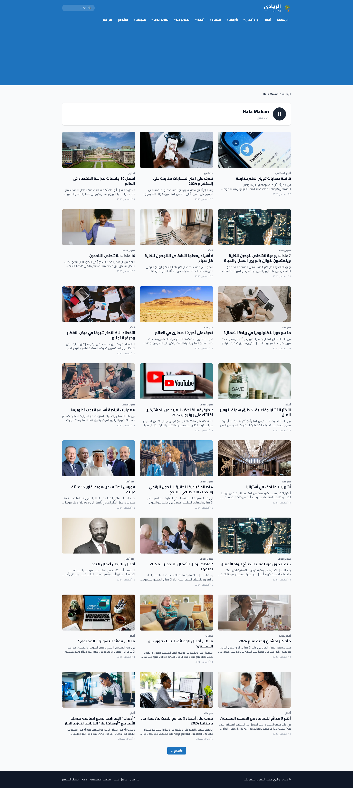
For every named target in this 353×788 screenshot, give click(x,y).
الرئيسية (282, 19)
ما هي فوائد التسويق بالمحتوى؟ (106, 641)
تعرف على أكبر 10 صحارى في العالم (184, 332)
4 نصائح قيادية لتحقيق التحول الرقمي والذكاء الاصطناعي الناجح (181, 489)
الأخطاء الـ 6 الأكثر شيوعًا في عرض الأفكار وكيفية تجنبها (101, 335)
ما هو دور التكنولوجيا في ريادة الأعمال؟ (257, 332)
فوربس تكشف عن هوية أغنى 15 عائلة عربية (103, 489)
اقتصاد (215, 19)
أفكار (199, 19)
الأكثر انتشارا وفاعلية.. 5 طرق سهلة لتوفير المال (255, 412)
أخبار (268, 19)
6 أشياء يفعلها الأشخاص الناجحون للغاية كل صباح (179, 258)
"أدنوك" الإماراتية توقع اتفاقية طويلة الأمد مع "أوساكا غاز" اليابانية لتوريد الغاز (100, 721)
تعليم (131, 173)
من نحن (107, 19)
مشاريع (123, 19)
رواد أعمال (251, 19)
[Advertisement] (176, 54)
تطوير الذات (160, 19)
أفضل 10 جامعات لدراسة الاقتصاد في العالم (104, 181)
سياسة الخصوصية (100, 779)
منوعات (140, 19)
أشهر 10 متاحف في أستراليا (268, 486)
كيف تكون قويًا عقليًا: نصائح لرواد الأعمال (256, 564)
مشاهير (208, 173)
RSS (84, 779)
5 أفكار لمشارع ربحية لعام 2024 (265, 641)
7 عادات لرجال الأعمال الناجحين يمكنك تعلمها (181, 567)
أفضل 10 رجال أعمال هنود (113, 564)
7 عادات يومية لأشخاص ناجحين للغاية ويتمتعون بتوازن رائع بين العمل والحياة (257, 258)
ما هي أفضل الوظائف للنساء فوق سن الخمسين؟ (180, 644)
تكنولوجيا (182, 19)
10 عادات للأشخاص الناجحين (112, 255)
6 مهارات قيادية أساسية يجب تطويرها (103, 409)
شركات (232, 19)
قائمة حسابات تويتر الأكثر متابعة (263, 178)
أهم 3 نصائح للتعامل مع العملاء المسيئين (255, 718)
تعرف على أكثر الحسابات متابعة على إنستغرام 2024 (183, 181)
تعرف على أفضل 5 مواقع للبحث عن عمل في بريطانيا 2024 (177, 721)
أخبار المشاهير (283, 173)
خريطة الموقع (70, 779)
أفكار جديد (285, 635)
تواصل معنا (120, 779)
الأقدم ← (177, 750)
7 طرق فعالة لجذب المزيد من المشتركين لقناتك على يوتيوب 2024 (179, 412)
